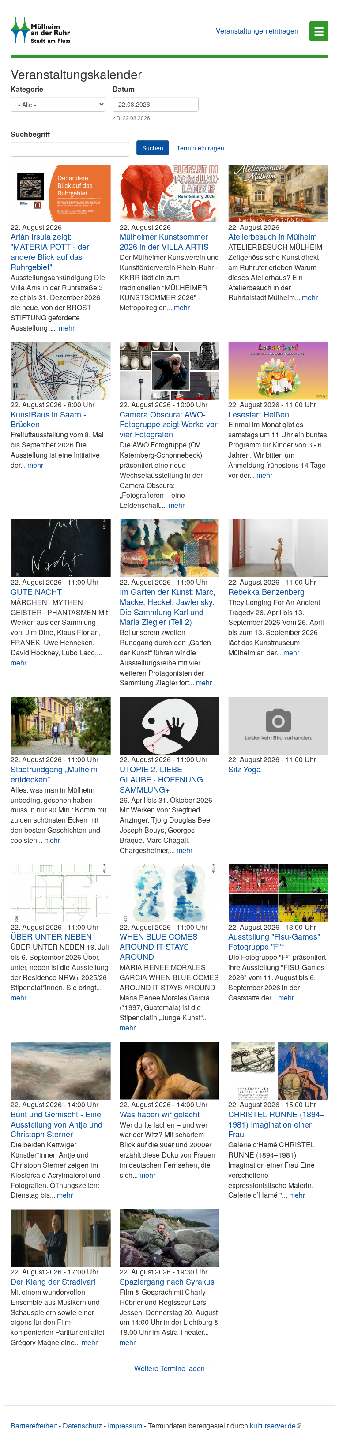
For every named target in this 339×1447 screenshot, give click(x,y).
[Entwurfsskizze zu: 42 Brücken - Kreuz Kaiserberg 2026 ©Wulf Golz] (61, 371)
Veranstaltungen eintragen (257, 31)
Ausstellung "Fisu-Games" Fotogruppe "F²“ (274, 941)
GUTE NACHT (36, 591)
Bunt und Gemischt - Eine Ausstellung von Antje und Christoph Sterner (56, 1124)
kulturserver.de (273, 1426)
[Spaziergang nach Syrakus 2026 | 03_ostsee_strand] (170, 1238)
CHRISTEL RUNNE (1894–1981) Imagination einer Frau (276, 1124)
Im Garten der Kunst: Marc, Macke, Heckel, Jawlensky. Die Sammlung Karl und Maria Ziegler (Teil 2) (167, 607)
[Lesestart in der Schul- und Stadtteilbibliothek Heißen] (278, 371)
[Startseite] (44, 30)
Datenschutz (82, 1426)
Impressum (125, 1426)
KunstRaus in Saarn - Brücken (48, 419)
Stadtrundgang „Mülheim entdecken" (54, 774)
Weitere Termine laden (169, 1368)
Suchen (152, 147)
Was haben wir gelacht (160, 1114)
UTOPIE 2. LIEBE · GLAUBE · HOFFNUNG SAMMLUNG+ (161, 779)
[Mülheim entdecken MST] (61, 726)
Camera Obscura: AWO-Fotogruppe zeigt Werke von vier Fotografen (169, 424)
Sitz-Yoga (244, 768)
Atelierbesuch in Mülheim (272, 236)
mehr (67, 328)
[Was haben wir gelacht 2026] (170, 1071)
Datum (124, 89)
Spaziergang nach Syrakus (167, 1281)
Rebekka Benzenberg (266, 591)
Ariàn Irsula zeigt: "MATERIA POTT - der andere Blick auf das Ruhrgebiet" (50, 251)
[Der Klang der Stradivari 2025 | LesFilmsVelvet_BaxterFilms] (61, 1238)
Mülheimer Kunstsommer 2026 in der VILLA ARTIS (164, 241)
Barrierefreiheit (34, 1426)
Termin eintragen (200, 147)
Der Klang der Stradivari (53, 1281)
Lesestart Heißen (258, 414)
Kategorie (27, 89)
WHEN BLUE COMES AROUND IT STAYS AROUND (159, 946)
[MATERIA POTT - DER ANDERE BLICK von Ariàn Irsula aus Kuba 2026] (61, 193)
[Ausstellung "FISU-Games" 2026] (278, 893)
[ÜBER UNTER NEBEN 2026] (61, 893)
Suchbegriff (30, 134)
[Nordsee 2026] (61, 1071)
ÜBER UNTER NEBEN (51, 936)
